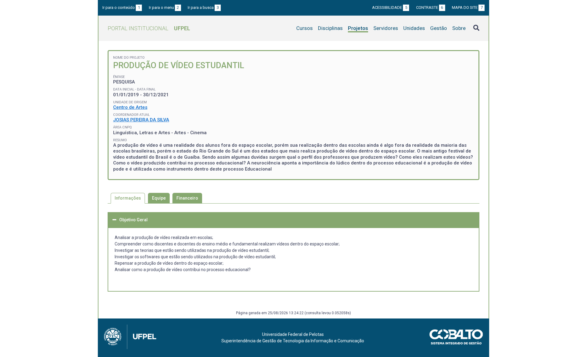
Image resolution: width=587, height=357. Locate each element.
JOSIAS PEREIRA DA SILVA (141, 120)
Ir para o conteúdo (121, 7)
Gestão (438, 28)
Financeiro (187, 198)
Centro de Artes (130, 107)
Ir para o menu (164, 7)
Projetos (358, 28)
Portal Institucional (149, 28)
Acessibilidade (389, 7)
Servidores (385, 28)
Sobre (459, 28)
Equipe (159, 198)
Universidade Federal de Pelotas (293, 334)
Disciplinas (330, 28)
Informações (128, 198)
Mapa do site (467, 7)
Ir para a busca (203, 7)
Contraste (429, 7)
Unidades (414, 28)
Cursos (304, 28)
